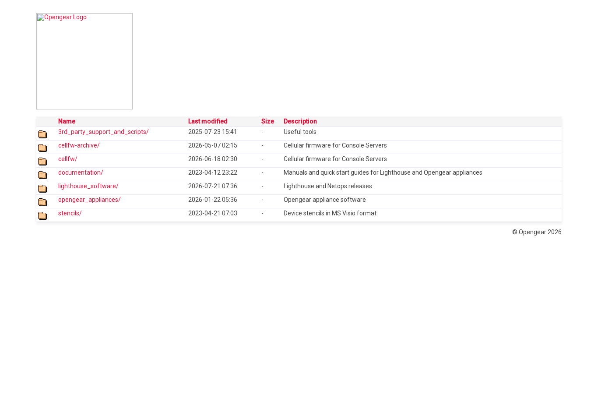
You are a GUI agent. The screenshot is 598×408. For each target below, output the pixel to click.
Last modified (208, 121)
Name (66, 121)
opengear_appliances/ (89, 199)
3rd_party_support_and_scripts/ (103, 131)
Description (300, 121)
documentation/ (80, 172)
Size (267, 121)
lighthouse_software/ (88, 186)
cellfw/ (67, 158)
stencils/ (70, 213)
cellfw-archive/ (79, 145)
